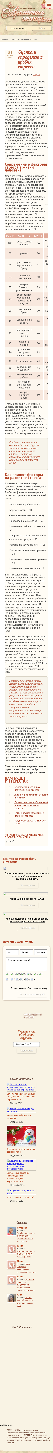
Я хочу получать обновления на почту (29, 988)
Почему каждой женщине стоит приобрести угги (25, 1301)
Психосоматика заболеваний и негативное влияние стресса (31, 805)
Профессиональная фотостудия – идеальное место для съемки (26, 1237)
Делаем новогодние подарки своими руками (21, 1150)
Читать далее (28, 885)
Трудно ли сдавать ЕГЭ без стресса (30, 822)
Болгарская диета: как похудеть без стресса (27, 788)
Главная (4, 39)
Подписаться (26, 1050)
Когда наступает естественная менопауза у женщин (26, 1268)
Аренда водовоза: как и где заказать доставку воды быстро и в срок (27, 920)
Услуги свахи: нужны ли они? (20, 1197)
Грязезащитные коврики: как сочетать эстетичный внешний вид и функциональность (27, 876)
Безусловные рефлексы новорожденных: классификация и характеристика (18, 1177)
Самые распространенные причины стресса (29, 814)
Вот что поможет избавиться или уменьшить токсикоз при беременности (21, 1096)
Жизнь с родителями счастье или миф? (31, 796)
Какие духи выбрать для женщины (19, 1116)
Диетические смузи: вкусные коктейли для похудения (26, 1254)
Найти (42, 28)
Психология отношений (19, 39)
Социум (34, 39)
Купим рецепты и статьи (33, 1016)
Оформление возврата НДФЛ (27, 898)
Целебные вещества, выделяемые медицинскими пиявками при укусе (26, 1284)
